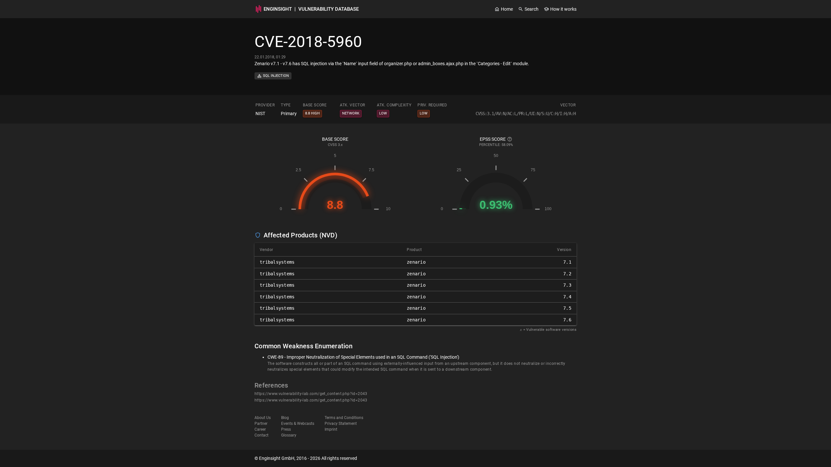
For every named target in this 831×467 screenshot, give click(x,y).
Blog (285, 417)
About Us (262, 417)
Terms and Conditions (344, 417)
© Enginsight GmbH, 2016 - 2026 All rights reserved (305, 458)
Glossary (288, 435)
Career (260, 429)
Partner (260, 423)
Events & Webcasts (297, 423)
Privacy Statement (341, 423)
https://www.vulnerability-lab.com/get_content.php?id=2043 (310, 393)
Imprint (331, 429)
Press (286, 429)
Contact (261, 435)
